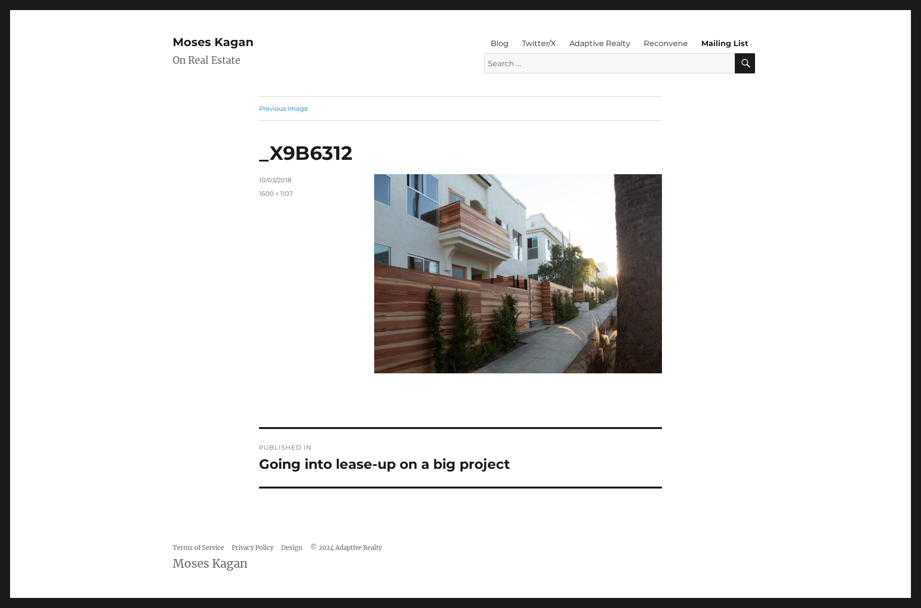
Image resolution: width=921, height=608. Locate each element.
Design (292, 548)
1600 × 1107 (276, 193)
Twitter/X (539, 43)
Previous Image (283, 108)
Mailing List (724, 43)
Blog (499, 43)
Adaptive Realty (599, 43)
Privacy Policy (252, 548)
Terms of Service (198, 548)
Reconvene (666, 43)
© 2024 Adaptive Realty (346, 548)
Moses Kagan (213, 42)
